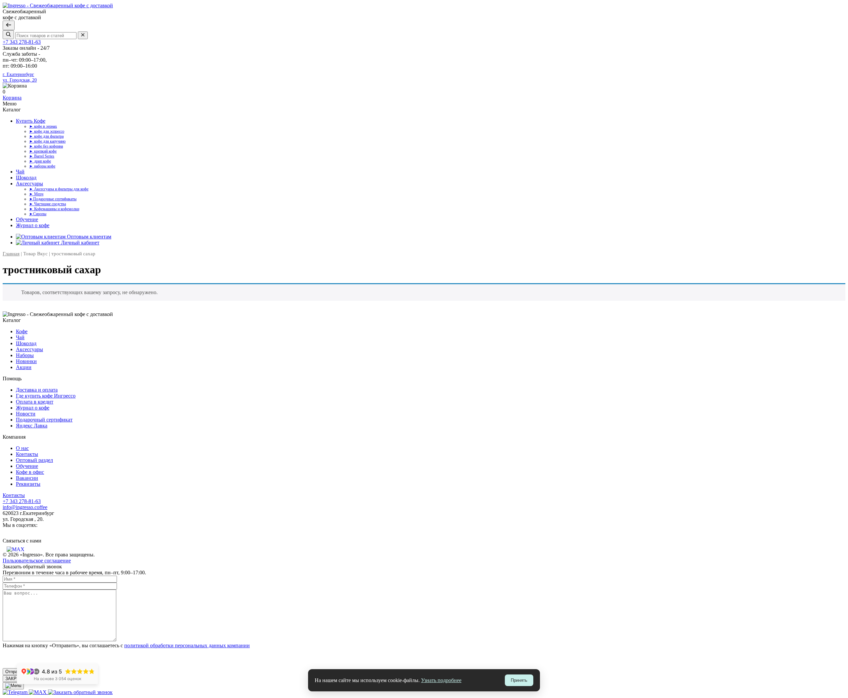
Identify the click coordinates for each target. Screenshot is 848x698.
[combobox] (46, 35)
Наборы (25, 355)
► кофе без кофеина (46, 146)
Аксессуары (29, 183)
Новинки (26, 361)
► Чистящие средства (47, 204)
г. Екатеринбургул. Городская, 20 (20, 77)
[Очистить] (83, 35)
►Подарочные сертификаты (53, 199)
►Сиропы (37, 214)
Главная (11, 253)
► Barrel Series (41, 156)
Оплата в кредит (34, 402)
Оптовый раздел (34, 460)
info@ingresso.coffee (25, 507)
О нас (22, 448)
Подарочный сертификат (44, 419)
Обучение (27, 219)
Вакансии (27, 478)
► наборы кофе (42, 166)
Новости (25, 413)
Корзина (12, 97)
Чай (20, 171)
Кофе (21, 331)
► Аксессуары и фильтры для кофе (58, 189)
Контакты (27, 454)
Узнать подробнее (441, 680)
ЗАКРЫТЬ (15, 678)
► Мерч (36, 194)
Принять (519, 680)
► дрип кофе (40, 161)
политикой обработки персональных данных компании (187, 645)
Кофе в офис (30, 472)
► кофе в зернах (43, 126)
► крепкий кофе (43, 151)
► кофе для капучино (47, 141)
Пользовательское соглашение (37, 560)
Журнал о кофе (32, 225)
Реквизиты (28, 484)
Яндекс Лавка (31, 425)
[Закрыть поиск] (9, 25)
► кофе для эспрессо (46, 131)
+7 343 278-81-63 (22, 42)
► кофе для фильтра (46, 136)
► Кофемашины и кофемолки (54, 209)
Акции (23, 367)
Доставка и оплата (37, 390)
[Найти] (8, 34)
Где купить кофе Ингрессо (46, 396)
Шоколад (26, 177)
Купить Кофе (30, 121)
